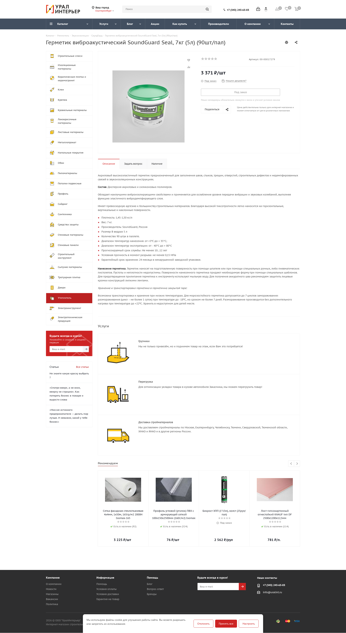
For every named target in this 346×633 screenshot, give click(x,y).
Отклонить (203, 623)
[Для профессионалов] (266, 9)
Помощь (101, 584)
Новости (51, 589)
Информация (105, 577)
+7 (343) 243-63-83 (238, 10)
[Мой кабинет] (258, 9)
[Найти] (207, 9)
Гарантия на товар (107, 599)
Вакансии (52, 599)
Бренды (152, 594)
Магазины (52, 594)
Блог (149, 584)
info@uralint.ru (272, 592)
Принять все (226, 623)
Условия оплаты (106, 589)
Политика (52, 604)
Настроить (249, 623)
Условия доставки (107, 594)
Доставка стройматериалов (155, 422)
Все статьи (82, 367)
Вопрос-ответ (155, 589)
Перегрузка (145, 381)
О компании (53, 584)
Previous (291, 464)
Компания (53, 577)
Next (297, 464)
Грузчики (144, 341)
